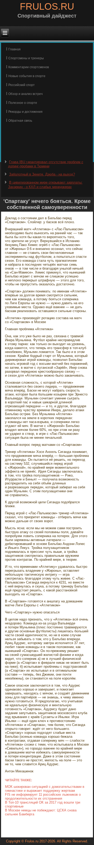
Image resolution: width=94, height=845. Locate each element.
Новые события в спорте (26, 76)
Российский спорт (21, 85)
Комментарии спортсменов (28, 67)
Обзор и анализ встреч (25, 94)
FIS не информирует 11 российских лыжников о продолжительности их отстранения (43, 796)
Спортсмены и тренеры (26, 58)
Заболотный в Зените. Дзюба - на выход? (42, 174)
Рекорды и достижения (25, 112)
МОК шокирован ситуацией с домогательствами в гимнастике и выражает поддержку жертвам (44, 789)
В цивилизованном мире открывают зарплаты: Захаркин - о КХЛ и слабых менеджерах (45, 184)
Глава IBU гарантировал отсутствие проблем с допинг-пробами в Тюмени (45, 164)
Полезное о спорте (22, 103)
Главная (14, 49)
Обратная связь (20, 120)
